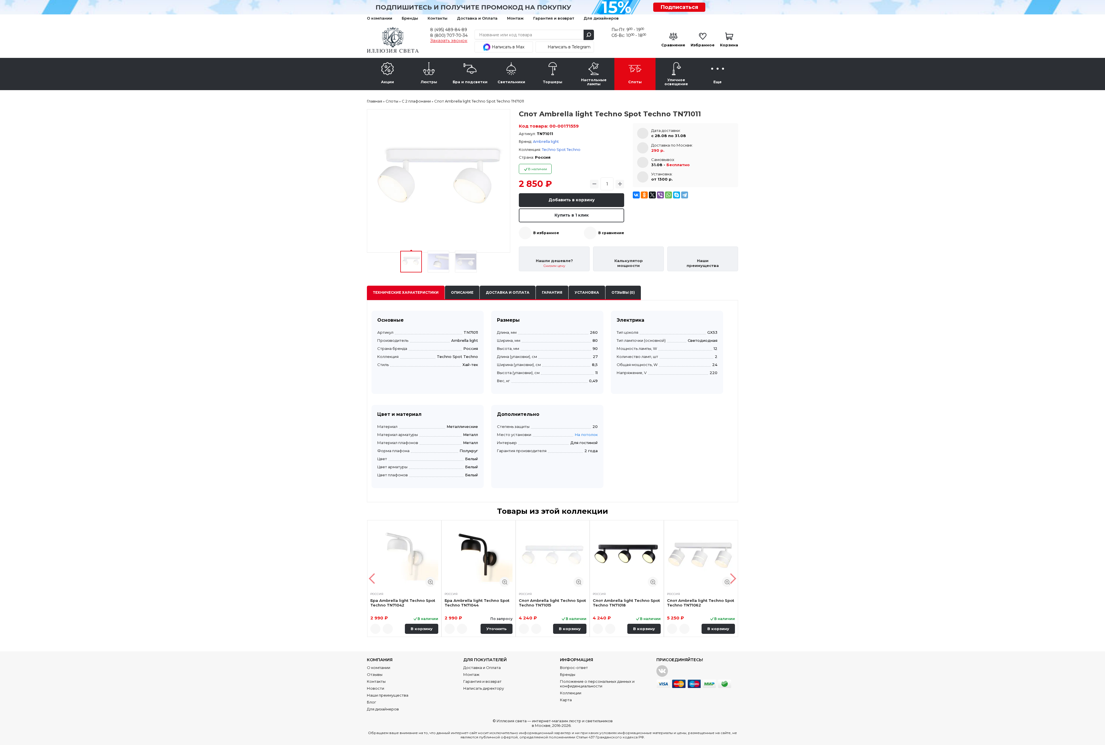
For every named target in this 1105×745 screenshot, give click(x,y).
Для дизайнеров (601, 18)
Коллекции (570, 693)
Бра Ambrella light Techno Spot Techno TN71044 (477, 602)
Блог (371, 702)
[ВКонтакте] (636, 195)
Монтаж (515, 18)
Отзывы (374, 674)
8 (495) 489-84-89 (448, 29)
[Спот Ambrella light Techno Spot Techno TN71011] (438, 180)
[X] (652, 195)
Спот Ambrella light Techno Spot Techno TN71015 (552, 602)
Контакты (437, 18)
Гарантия (552, 292)
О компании (379, 18)
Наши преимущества (387, 695)
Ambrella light (546, 141)
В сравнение (611, 233)
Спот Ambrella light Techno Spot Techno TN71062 (700, 602)
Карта (566, 699)
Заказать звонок (448, 40)
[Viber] (660, 195)
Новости (375, 688)
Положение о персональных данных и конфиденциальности (597, 683)
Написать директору (483, 688)
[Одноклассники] (644, 195)
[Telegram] (684, 195)
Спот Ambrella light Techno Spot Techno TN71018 (626, 602)
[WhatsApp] (668, 195)
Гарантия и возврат (553, 18)
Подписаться (679, 7)
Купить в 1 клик (572, 215)
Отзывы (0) (623, 292)
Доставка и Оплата (477, 18)
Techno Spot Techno (561, 149)
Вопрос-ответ (574, 667)
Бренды (410, 18)
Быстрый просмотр (430, 582)
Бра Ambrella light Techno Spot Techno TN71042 (402, 602)
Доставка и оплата (507, 292)
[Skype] (676, 195)
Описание (462, 292)
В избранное (546, 233)
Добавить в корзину (571, 199)
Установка (587, 292)
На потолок (586, 434)
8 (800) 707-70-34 (449, 35)
